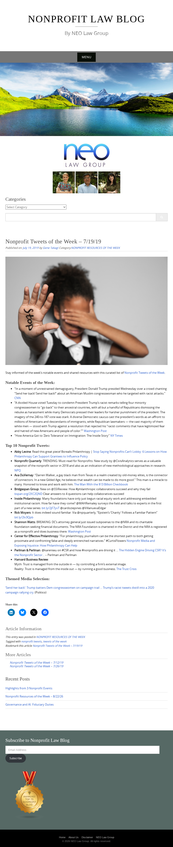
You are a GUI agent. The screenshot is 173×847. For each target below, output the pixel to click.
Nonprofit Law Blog (86, 19)
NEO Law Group (105, 837)
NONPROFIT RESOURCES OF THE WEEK (95, 247)
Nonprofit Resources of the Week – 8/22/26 (34, 696)
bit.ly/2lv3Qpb (23, 517)
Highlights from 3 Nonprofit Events (28, 688)
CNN (17, 398)
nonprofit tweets (31, 641)
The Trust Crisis (126, 569)
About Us (73, 837)
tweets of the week (54, 641)
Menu (86, 57)
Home (62, 837)
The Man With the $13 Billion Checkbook (101, 484)
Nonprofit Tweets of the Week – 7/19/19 (57, 645)
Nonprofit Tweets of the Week (144, 373)
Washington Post (95, 431)
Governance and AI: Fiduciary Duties (29, 704)
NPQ (17, 470)
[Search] (162, 217)
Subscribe (15, 758)
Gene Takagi (50, 247)
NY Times (116, 436)
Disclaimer (87, 837)
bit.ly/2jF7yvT (50, 508)
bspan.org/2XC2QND (28, 494)
